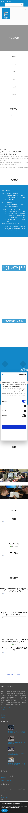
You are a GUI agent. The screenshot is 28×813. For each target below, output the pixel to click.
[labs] (14, 644)
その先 (14, 87)
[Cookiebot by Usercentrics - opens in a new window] (19, 375)
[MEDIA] (14, 529)
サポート (14, 492)
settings (17, 807)
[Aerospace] (14, 601)
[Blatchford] (14, 660)
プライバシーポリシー (6, 707)
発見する (14, 56)
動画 (14, 71)
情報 (14, 79)
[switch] (24, 406)
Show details (19, 422)
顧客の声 (14, 94)
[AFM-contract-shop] (14, 563)
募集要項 (3, 778)
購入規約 (3, 715)
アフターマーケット (14, 475)
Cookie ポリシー (5, 709)
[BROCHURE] (14, 546)
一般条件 (3, 717)
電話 (6, 797)
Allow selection (14, 432)
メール (2, 797)
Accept (4, 810)
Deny (14, 437)
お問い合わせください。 (14, 674)
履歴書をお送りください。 (7, 780)
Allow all (14, 427)
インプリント (4, 712)
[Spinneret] (14, 625)
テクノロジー (14, 64)
